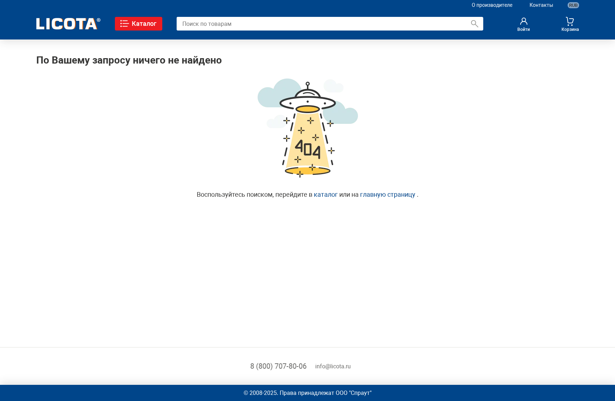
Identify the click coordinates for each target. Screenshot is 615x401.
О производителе (492, 5)
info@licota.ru (333, 366)
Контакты (541, 5)
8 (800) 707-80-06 (278, 366)
